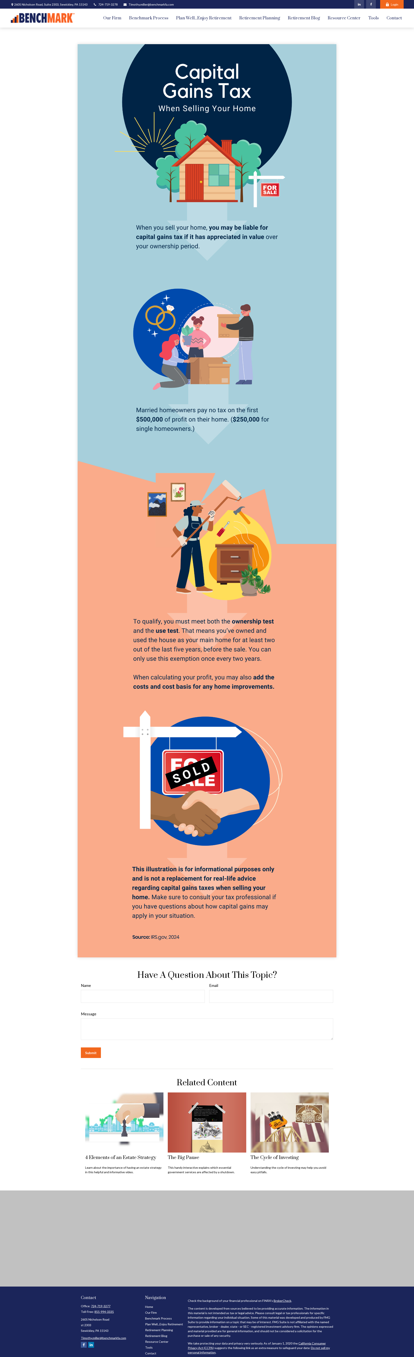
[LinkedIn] (359, 4)
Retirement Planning (159, 1330)
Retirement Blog (156, 1336)
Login (394, 4)
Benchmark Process (158, 1318)
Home (149, 1307)
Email (213, 985)
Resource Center (156, 1341)
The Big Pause (183, 1157)
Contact (150, 1353)
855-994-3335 (104, 1311)
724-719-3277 (100, 1306)
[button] (112, 18)
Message (88, 1013)
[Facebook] (371, 4)
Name (86, 985)
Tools (149, 1347)
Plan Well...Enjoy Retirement (164, 1324)
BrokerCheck (282, 1300)
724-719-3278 (108, 4)
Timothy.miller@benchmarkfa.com (151, 4)
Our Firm (151, 1312)
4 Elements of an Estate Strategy (120, 1157)
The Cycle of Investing (275, 1157)
